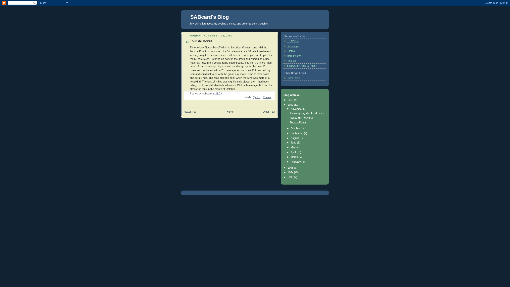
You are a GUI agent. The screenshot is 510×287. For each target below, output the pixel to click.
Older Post (269, 111)
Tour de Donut (298, 122)
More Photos (294, 56)
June (294, 142)
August (295, 138)
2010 (291, 100)
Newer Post (190, 111)
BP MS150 (293, 41)
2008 (291, 167)
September (297, 133)
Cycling (257, 97)
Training (267, 97)
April (294, 152)
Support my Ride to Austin (302, 65)
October (296, 128)
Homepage (293, 46)
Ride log (291, 61)
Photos (291, 51)
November (297, 109)
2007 (291, 172)
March (295, 157)
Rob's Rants (294, 78)
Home (230, 111)
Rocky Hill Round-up (301, 117)
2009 (291, 104)
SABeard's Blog (209, 17)
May (293, 147)
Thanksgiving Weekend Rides (307, 113)
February (296, 161)
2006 (291, 177)
